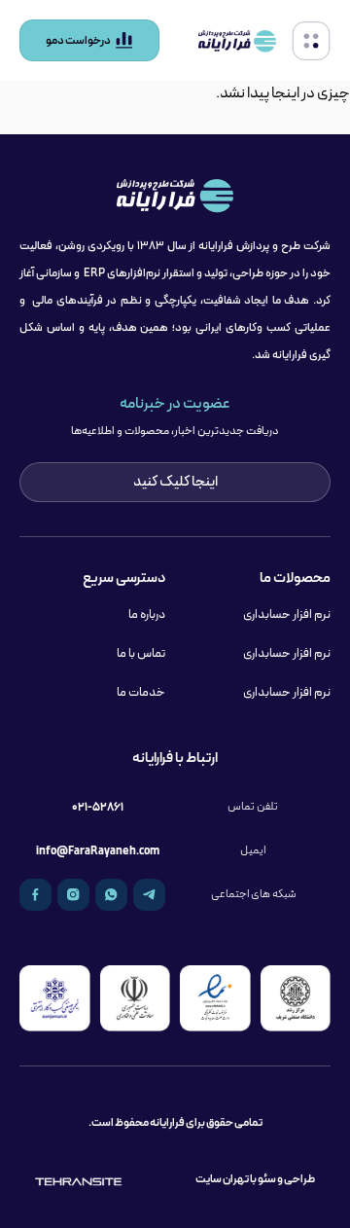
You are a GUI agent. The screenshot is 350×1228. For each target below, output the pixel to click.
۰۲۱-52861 (97, 807)
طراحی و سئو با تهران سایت (255, 1179)
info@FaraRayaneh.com (97, 851)
